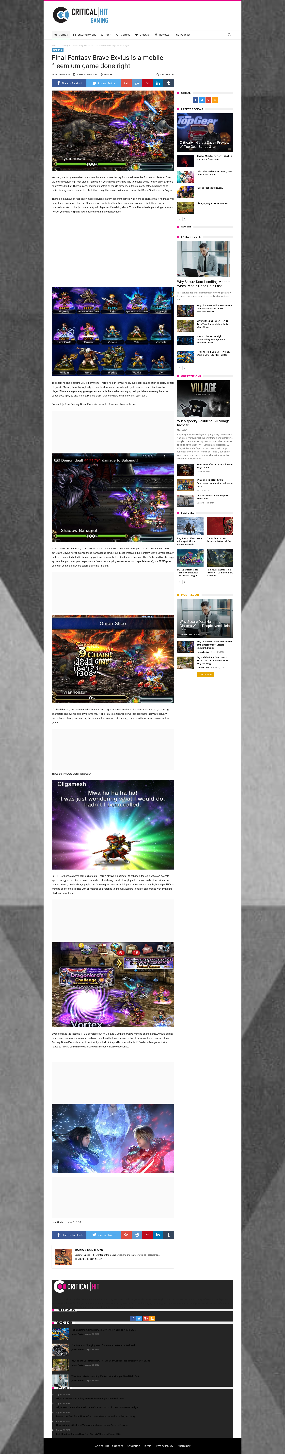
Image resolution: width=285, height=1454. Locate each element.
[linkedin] (158, 83)
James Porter (186, 634)
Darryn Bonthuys (62, 74)
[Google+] (208, 100)
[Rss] (215, 100)
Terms (147, 1446)
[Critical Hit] (81, 5)
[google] (126, 83)
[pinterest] (147, 83)
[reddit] (137, 83)
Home (54, 45)
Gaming (64, 45)
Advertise (133, 1446)
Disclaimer (183, 1446)
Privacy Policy (164, 1446)
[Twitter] (202, 100)
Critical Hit (102, 1446)
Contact (117, 1446)
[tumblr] (168, 83)
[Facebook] (195, 100)
